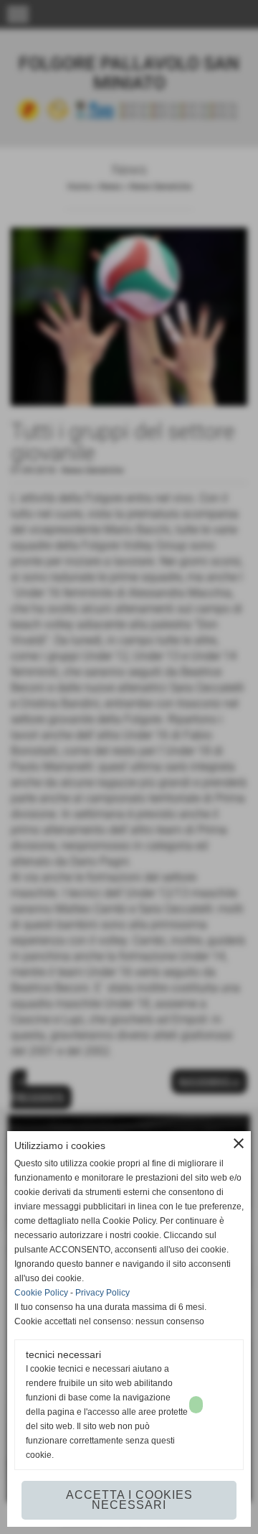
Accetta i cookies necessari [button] (129, 1500)
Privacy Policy (102, 1293)
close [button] (238, 1143)
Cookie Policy (41, 1293)
